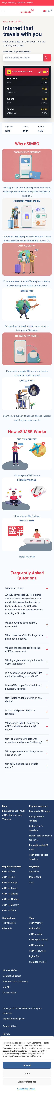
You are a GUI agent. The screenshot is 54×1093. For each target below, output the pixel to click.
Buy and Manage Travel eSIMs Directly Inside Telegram (13, 815)
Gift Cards (7, 928)
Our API (6, 987)
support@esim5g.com (14, 1019)
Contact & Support (12, 976)
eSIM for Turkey (9, 888)
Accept (27, 1065)
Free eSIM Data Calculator (15, 981)
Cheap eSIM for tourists (36, 818)
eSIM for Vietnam (10, 905)
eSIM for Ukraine (10, 894)
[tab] (11, 128)
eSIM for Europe (10, 882)
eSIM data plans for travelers (38, 857)
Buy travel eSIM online (39, 811)
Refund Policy (9, 992)
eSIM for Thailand (10, 899)
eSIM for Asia (8, 871)
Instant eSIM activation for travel (40, 838)
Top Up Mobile (9, 923)
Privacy (32, 1089)
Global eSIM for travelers (36, 828)
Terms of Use (9, 1026)
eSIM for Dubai (9, 910)
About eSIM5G (10, 970)
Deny (27, 1073)
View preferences (27, 1081)
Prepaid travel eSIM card (38, 847)
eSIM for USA (8, 877)
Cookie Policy (22, 1089)
